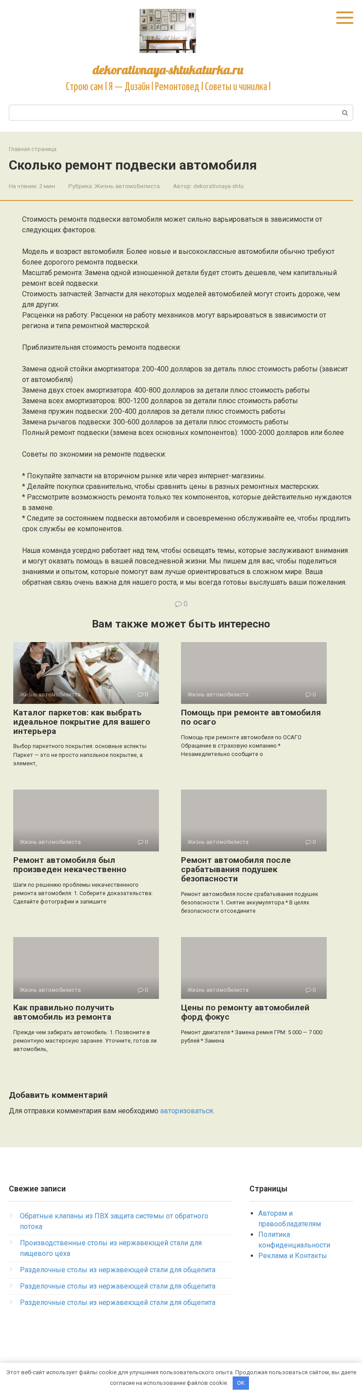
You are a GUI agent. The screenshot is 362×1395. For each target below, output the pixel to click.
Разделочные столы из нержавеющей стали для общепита (117, 1270)
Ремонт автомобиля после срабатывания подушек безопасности (236, 869)
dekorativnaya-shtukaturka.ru (168, 69)
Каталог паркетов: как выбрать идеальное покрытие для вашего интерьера (81, 721)
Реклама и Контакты (292, 1255)
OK (241, 1383)
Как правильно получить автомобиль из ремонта (63, 1012)
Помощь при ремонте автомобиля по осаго (251, 717)
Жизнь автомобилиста (127, 185)
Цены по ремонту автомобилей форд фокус (245, 1012)
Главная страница (33, 149)
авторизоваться (186, 1111)
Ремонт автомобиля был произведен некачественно (69, 864)
